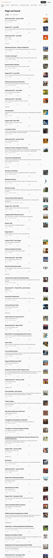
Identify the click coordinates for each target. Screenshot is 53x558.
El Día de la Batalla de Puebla (13, 249)
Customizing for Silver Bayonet (14, 198)
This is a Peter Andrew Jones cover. (13, 259)
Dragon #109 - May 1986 (12, 120)
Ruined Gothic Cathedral (12, 64)
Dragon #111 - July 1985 (12, 27)
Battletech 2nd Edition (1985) (13, 535)
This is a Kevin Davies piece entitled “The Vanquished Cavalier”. (20, 75)
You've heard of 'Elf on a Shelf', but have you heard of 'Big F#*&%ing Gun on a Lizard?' (23, 190)
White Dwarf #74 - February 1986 (14, 379)
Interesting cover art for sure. (12, 450)
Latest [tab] (7, 14)
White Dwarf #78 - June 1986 (13, 90)
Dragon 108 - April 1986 (12, 206)
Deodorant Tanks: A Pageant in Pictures (16, 148)
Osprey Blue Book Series (11, 413)
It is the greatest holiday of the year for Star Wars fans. (18, 268)
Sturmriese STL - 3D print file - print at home (17, 288)
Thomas (10, 22)
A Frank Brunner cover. (10, 381)
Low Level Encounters (11, 351)
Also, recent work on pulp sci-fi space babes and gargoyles (19, 216)
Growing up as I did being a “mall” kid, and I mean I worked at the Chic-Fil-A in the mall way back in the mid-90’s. (23, 353)
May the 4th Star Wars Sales (13, 266)
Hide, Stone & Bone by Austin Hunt (15, 411)
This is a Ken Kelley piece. (11, 20)
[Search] (46, 14)
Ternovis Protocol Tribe (12, 305)
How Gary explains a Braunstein (12, 242)
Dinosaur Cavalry (10, 188)
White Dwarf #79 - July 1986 (13, 35)
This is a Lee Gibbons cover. (11, 327)
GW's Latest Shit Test (10, 489)
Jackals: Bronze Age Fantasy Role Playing (17, 278)
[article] (26, 21)
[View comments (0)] (18, 24)
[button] (2, 5)
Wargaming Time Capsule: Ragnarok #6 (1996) (18, 545)
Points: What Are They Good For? (14, 316)
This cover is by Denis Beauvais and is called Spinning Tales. (19, 498)
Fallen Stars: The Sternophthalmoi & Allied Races (19, 526)
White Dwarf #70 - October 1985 (14, 139)
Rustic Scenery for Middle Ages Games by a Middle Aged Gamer (20, 344)
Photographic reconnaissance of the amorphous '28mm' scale (19, 298)
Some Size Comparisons (12, 296)
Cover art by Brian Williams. (11, 141)
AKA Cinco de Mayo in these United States (15, 251)
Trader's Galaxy (9, 401)
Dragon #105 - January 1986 (13, 448)
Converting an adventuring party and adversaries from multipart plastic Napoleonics (22, 200)
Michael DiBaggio (12, 59)
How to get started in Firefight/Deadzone (14, 225)
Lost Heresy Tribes (10, 129)
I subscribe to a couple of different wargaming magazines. (19, 335)
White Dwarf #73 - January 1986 (14, 469)
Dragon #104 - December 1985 (14, 496)
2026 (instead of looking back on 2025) (16, 513)
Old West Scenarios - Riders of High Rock (17, 47)
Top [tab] (11, 14)
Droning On (8, 460)
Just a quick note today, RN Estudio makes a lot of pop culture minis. (21, 181)
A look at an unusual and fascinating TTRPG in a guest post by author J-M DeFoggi (22, 280)
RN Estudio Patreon (10, 179)
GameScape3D (9, 110)
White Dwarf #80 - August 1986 (14, 18)
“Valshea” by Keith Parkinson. (12, 363)
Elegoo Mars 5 (9, 232)
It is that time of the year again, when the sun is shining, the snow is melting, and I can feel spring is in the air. (21, 441)
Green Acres (8, 342)
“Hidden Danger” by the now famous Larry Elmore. (17, 208)
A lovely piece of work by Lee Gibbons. (14, 556)
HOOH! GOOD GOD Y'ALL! (11, 318)
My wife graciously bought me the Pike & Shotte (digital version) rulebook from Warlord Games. (22, 480)
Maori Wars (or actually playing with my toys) (18, 334)
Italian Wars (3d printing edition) (14, 477)
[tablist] (12, 14)
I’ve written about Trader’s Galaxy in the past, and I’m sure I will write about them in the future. (23, 403)
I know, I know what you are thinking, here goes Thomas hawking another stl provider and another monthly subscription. (22, 131)
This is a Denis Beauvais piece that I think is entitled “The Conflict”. (20, 29)
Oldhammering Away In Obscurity (15, 82)
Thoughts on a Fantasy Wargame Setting (17, 428)
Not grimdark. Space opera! (11, 307)
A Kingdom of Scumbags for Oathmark (16, 420)
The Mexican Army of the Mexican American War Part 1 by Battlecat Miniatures (21, 437)
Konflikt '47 (7, 289)
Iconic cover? (8, 37)
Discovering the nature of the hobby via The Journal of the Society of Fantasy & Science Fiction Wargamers (23, 547)
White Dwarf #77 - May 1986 (13, 99)
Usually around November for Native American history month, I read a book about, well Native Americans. (23, 160)
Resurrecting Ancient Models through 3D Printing (17, 83)
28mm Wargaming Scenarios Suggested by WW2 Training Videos (20, 172)
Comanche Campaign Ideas (13, 158)
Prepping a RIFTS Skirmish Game (14, 214)
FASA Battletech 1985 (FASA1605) (13, 506)
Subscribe (43, 2)
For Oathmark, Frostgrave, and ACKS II (14, 430)
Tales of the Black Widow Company (15, 504)
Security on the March (11, 171)
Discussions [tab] (15, 14)
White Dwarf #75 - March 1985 (14, 325)
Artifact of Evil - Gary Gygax (13, 240)
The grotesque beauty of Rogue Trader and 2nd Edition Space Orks (21, 58)
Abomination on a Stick (11, 487)
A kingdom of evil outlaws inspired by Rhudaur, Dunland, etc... (20, 421)
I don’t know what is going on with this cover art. (16, 101)
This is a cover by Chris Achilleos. (13, 92)
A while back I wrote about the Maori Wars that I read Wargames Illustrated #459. (23, 113)
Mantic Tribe (8, 223)
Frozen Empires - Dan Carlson (13, 391)
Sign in (49, 2)
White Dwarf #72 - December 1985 (15, 555)
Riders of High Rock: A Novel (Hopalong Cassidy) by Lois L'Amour (20, 49)
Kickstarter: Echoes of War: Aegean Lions (17, 369)
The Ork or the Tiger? (11, 56)
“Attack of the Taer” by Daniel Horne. (13, 122)
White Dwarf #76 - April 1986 (13, 257)
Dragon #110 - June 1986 (12, 73)
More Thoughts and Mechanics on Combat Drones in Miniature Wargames (22, 462)
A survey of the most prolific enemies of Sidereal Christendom (19, 528)
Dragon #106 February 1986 (13, 361)
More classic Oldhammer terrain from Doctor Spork (17, 66)
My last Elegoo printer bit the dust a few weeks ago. (17, 233)
